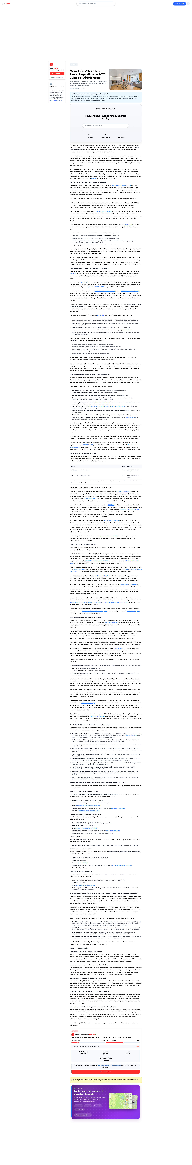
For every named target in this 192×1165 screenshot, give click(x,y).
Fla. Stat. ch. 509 (131, 417)
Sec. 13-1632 (84, 282)
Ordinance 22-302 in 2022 (96, 287)
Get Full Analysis (104, 1071)
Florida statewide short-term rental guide (94, 611)
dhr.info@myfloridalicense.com (85, 885)
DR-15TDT (111, 505)
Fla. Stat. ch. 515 (127, 330)
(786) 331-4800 (88, 445)
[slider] (78, 1042)
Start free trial (179, 3)
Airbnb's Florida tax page (111, 520)
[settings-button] (188, 3)
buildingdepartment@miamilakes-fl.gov (88, 805)
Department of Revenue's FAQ (107, 536)
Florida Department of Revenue (100, 402)
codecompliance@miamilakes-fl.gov (87, 828)
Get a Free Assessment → (56, 100)
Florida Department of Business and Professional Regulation (107, 406)
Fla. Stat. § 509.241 (79, 569)
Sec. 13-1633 (128, 224)
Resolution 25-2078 (111, 622)
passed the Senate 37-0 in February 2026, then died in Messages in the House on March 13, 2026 (99, 602)
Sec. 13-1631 (73, 273)
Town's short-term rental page (130, 291)
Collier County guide (133, 611)
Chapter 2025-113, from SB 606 (129, 584)
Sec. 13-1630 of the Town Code (121, 185)
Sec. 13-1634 (101, 315)
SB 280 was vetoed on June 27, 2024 (97, 561)
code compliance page (88, 703)
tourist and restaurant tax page (129, 509)
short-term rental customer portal (105, 291)
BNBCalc (93, 178)
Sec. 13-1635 (118, 648)
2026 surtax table (89, 498)
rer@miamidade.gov (82, 863)
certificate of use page (118, 808)
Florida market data (131, 735)
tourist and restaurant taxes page (122, 865)
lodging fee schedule (102, 576)
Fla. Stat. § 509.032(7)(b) (103, 211)
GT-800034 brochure (123, 492)
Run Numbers (56, 73)
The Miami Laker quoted (97, 716)
